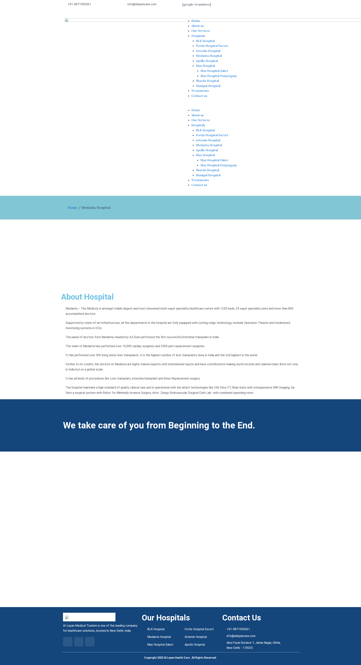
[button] (239, 105)
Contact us (199, 96)
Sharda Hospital (207, 81)
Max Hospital (205, 66)
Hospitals (198, 36)
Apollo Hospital (207, 61)
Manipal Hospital (208, 86)
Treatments (200, 91)
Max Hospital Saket (214, 71)
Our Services (200, 31)
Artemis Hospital (208, 51)
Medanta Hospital (209, 56)
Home (195, 21)
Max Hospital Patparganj (218, 76)
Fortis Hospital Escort (212, 46)
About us (197, 26)
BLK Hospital (205, 41)
